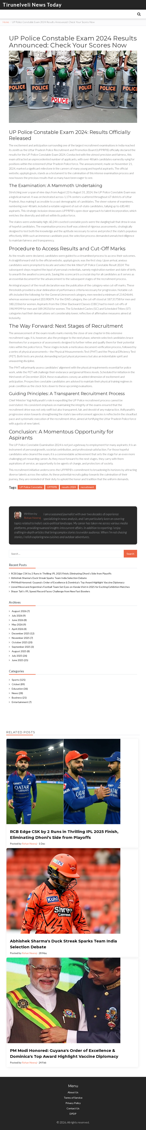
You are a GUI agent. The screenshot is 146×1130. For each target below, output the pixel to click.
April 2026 (19, 628)
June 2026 (19, 620)
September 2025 (23, 646)
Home (6, 22)
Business (19, 697)
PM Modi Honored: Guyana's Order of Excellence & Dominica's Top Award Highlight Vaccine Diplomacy (67, 582)
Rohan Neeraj (29, 843)
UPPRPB (52, 487)
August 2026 (21, 611)
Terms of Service (73, 1097)
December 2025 (23, 633)
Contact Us (73, 1108)
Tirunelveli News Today (32, 5)
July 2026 (19, 615)
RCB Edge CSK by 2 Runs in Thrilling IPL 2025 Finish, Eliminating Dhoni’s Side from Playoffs (61, 573)
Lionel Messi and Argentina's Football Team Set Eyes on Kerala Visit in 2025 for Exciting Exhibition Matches (70, 586)
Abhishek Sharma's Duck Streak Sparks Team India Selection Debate (49, 577)
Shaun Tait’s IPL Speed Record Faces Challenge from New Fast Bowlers (50, 591)
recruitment (87, 487)
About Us (73, 1092)
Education (20, 688)
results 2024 (69, 487)
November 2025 (22, 637)
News (17, 693)
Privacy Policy (73, 1103)
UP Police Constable (31, 487)
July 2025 (19, 655)
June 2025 (20, 660)
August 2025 (21, 651)
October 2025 (22, 642)
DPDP (73, 1113)
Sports (18, 679)
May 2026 (19, 624)
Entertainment (22, 702)
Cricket (18, 684)
